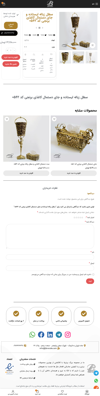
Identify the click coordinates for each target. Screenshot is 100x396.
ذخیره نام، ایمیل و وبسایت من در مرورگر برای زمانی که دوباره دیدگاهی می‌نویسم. (61, 274)
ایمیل (91, 263)
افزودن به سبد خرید (11, 57)
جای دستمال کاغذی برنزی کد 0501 (84, 164)
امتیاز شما (90, 217)
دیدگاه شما (89, 221)
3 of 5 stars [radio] (78, 217)
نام (92, 252)
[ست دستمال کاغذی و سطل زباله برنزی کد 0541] (26, 138)
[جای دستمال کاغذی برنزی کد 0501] (74, 138)
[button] (51, 35)
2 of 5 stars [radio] (80, 217)
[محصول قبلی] (42, 28)
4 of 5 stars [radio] (76, 217)
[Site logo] (50, 3)
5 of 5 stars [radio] (74, 217)
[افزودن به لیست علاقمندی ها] (54, 119)
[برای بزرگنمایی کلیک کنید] (92, 45)
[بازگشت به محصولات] (39, 28)
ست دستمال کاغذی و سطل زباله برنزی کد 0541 (31, 164)
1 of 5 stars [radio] (82, 217)
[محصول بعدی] (36, 28)
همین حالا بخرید (11, 64)
